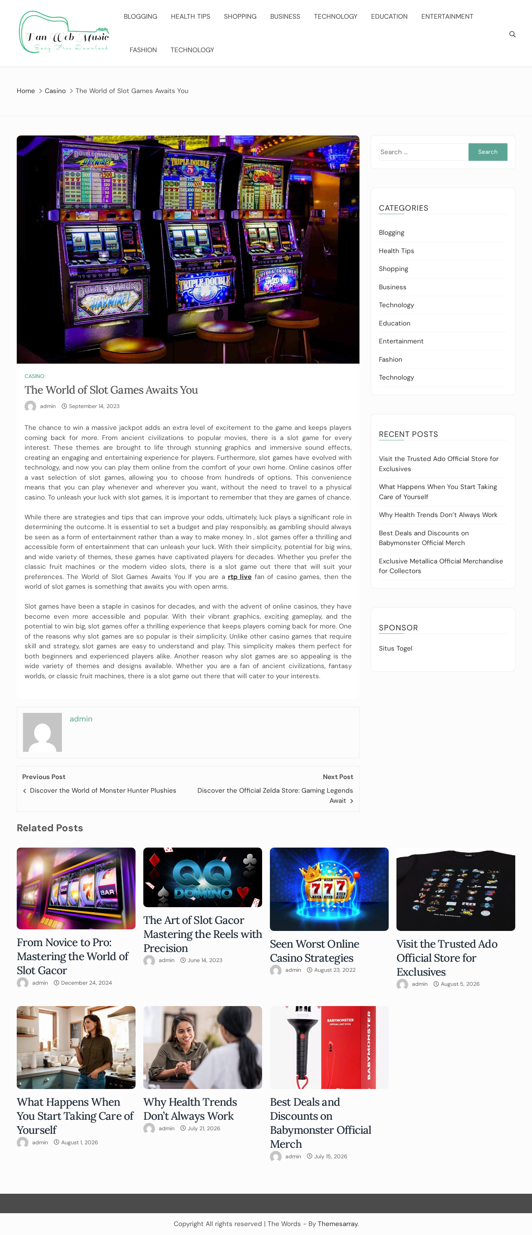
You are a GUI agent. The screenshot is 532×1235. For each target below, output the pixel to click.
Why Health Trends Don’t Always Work (438, 514)
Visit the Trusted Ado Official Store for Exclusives (446, 958)
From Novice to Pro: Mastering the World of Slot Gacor (72, 956)
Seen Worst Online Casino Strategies (314, 951)
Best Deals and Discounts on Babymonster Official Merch (321, 1123)
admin (48, 406)
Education (389, 16)
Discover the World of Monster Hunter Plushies (103, 790)
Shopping (240, 16)
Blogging (140, 16)
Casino (34, 376)
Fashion (143, 50)
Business (285, 16)
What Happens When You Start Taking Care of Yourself (75, 1116)
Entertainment (447, 16)
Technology (336, 16)
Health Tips (190, 16)
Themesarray (338, 1223)
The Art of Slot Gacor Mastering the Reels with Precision (202, 934)
